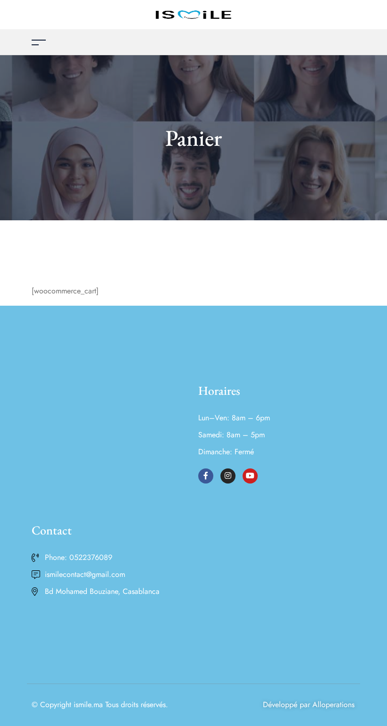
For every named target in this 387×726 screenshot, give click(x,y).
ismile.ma (88, 704)
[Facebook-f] (205, 476)
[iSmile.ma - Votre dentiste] (193, 13)
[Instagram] (228, 476)
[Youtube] (250, 476)
